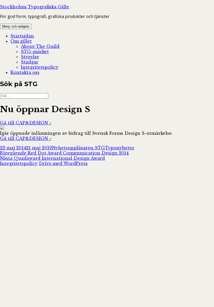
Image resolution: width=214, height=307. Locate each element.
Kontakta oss (24, 72)
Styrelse (30, 56)
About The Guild (40, 46)
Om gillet (21, 41)
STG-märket (35, 51)
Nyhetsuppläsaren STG (78, 147)
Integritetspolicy (39, 67)
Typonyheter (119, 147)
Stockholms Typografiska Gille (34, 6)
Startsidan (22, 36)
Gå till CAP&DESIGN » (25, 122)
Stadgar (29, 62)
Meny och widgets (15, 26)
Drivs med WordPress (63, 163)
